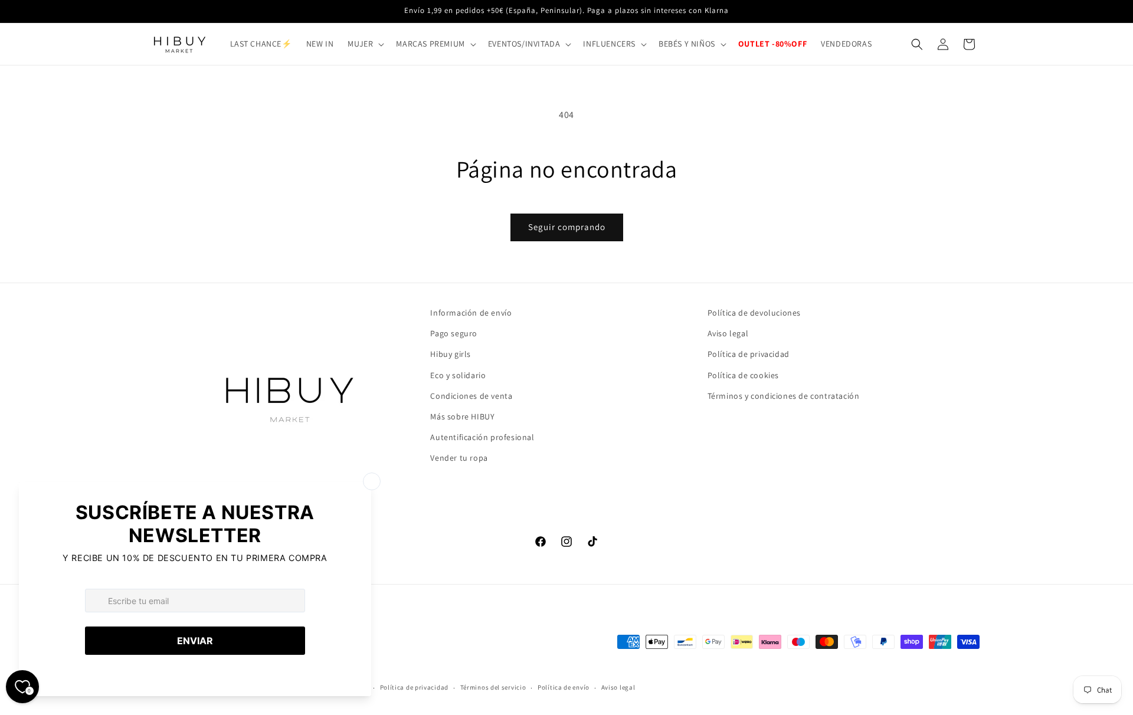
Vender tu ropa (458, 457)
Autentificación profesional (482, 437)
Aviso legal (728, 333)
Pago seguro (453, 333)
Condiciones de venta (471, 396)
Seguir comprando (566, 226)
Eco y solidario (458, 375)
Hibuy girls (450, 354)
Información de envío (471, 312)
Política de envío (564, 687)
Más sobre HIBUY (462, 416)
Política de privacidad (749, 354)
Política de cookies (743, 375)
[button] (364, 43)
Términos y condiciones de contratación (784, 396)
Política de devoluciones (754, 312)
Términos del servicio (493, 687)
